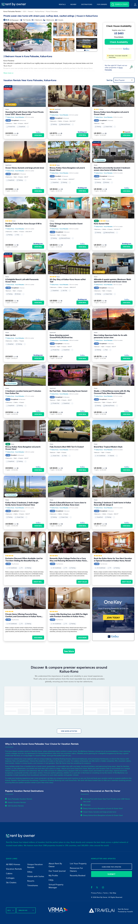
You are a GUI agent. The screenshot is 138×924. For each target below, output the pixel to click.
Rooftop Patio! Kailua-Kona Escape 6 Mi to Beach (23, 225)
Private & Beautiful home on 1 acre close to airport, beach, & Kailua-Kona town (68, 503)
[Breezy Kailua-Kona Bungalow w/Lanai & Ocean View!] (69, 152)
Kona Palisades (52, 11)
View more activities (69, 731)
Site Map (113, 893)
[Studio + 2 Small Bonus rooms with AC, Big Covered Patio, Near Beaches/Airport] (113, 375)
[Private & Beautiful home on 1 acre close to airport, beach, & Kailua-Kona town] (69, 486)
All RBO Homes (13, 864)
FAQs (51, 879)
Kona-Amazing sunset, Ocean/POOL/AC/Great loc (61, 336)
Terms (105, 893)
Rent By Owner (102, 897)
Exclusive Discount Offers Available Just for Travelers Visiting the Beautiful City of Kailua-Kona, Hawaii (24, 559)
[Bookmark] (6, 25)
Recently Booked (77, 875)
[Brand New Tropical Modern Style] (113, 431)
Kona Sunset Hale (101, 224)
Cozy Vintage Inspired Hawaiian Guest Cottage (66, 225)
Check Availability (119, 41)
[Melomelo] (69, 96)
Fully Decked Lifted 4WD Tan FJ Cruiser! (67, 447)
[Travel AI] (101, 910)
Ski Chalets (11, 882)
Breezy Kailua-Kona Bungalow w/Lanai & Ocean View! (67, 169)
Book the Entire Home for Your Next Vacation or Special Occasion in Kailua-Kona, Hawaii (113, 559)
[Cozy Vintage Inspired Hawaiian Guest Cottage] (69, 207)
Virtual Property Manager (56, 886)
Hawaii (30, 11)
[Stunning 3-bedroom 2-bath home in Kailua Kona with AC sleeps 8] (113, 486)
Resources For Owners (76, 869)
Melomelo (54, 112)
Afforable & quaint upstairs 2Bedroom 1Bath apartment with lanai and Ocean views (112, 280)
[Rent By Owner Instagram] (103, 887)
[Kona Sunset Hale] (113, 207)
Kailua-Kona (39, 11)
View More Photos (12, 49)
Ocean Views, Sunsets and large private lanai (24, 168)
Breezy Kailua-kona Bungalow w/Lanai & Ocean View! (111, 113)
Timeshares (32, 885)
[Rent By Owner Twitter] (97, 887)
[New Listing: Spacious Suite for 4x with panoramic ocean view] (113, 319)
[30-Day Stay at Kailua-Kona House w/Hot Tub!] (69, 263)
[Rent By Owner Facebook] (91, 887)
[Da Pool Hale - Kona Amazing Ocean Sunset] (69, 375)
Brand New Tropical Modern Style (108, 447)
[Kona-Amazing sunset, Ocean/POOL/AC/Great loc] (69, 319)
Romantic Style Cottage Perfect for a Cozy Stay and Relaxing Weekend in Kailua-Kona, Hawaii (68, 559)
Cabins (9, 873)
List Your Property (78, 863)
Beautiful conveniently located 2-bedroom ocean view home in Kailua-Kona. (112, 169)
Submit (111, 874)
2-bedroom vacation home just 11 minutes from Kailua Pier (23, 392)
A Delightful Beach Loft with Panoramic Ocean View (22, 280)
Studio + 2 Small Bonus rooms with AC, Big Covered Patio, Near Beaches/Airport (112, 392)
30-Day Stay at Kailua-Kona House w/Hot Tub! (68, 280)
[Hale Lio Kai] (25, 319)
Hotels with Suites (35, 876)
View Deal (38, 135)
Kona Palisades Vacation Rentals (20, 799)
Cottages (10, 877)
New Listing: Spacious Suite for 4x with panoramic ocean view (110, 336)
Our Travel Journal (57, 870)
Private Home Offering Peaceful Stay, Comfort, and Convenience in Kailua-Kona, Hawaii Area (23, 615)
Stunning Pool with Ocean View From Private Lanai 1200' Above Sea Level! (24, 113)
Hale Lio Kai (10, 335)
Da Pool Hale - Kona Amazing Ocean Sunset (68, 391)
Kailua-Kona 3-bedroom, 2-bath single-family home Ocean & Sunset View (22, 503)
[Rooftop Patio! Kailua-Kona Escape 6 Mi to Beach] (25, 207)
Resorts (30, 880)
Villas (29, 871)
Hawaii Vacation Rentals (17, 802)
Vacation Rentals (14, 868)
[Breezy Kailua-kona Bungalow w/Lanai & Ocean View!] (113, 96)
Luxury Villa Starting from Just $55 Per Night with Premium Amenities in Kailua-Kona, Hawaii (69, 615)
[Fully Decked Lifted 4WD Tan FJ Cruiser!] (69, 431)
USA (24, 11)
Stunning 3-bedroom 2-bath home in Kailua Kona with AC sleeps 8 (112, 503)
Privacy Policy (96, 893)
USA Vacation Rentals (16, 806)
